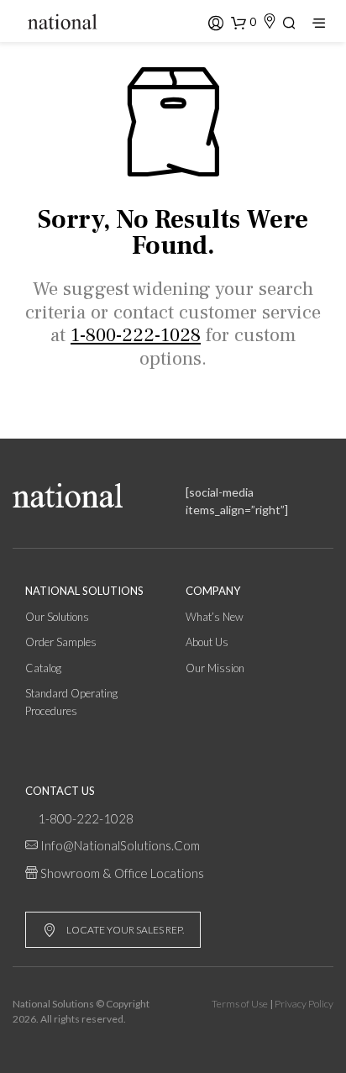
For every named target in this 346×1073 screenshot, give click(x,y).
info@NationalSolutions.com (120, 845)
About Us (207, 642)
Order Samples (61, 642)
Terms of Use (240, 1003)
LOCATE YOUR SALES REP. (125, 929)
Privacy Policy (304, 1003)
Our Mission (215, 668)
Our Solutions (57, 616)
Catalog (43, 668)
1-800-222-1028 (86, 818)
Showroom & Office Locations (122, 873)
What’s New (215, 616)
